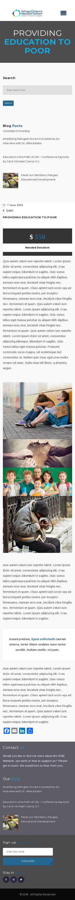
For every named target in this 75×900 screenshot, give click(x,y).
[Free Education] (37, 482)
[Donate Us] (37, 524)
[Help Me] (37, 410)
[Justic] (37, 453)
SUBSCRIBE (28, 861)
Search (8, 103)
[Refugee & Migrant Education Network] (27, 13)
